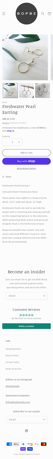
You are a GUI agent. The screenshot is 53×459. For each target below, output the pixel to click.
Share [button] (8, 176)
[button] (3, 13)
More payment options (26, 168)
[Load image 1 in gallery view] (10, 90)
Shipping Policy (13, 349)
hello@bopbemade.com (18, 402)
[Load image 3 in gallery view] (42, 90)
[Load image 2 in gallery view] (26, 90)
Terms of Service (13, 369)
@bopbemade (13, 386)
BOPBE (21, 454)
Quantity (6, 136)
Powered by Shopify (32, 454)
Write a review (26, 326)
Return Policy (12, 355)
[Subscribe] (44, 295)
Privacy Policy (12, 362)
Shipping (5, 123)
